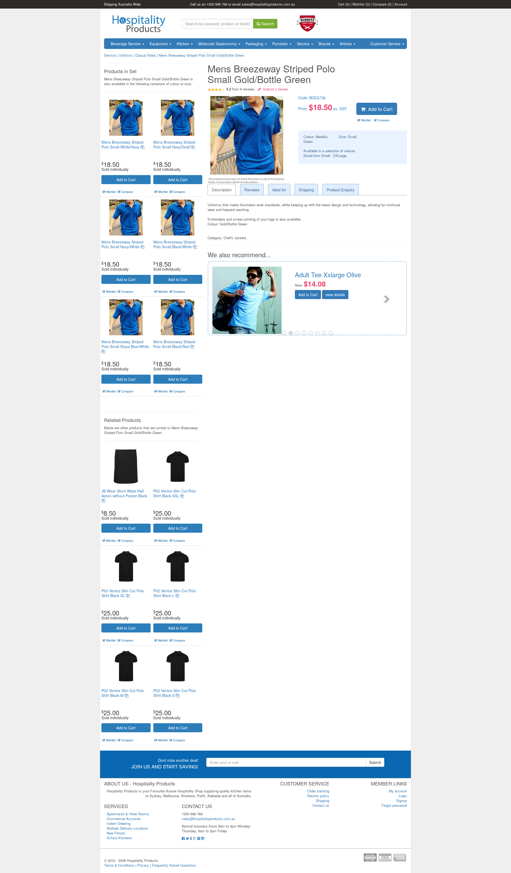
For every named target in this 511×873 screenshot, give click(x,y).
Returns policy (318, 795)
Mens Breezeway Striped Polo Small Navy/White (122, 244)
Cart (343, 4)
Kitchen (183, 43)
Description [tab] (222, 189)
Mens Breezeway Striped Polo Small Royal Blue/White (125, 344)
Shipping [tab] (306, 189)
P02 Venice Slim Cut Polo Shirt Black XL (122, 593)
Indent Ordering (118, 823)
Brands (325, 43)
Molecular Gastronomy (218, 43)
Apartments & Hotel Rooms (128, 813)
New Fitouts (116, 832)
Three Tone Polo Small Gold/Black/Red (340, 278)
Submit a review (274, 89)
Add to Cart (125, 179)
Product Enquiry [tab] (341, 189)
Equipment (159, 43)
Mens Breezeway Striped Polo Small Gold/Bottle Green (201, 55)
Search (267, 23)
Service (304, 43)
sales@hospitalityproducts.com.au (268, 4)
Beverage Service (126, 43)
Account (400, 4)
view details (348, 301)
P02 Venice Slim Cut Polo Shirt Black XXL (174, 493)
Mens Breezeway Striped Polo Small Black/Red (174, 344)
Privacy (143, 865)
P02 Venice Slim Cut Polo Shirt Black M (122, 693)
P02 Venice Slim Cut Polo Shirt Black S (174, 693)
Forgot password (394, 805)
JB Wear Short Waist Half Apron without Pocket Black (124, 493)
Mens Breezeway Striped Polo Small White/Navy (122, 144)
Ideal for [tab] (279, 189)
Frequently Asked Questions (174, 865)
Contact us (320, 805)
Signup (401, 800)
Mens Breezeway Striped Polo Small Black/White (174, 244)
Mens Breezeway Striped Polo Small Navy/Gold (174, 144)
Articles (346, 43)
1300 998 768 (217, 4)
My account (398, 790)
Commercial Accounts (124, 818)
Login (403, 795)
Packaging (255, 43)
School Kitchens (119, 837)
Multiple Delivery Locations (127, 828)
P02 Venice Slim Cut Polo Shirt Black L (174, 593)
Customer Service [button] (386, 43)
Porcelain (280, 43)
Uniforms (126, 55)
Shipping (322, 800)
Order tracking (318, 790)
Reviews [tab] (251, 189)
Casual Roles (145, 55)
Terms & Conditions (119, 865)
